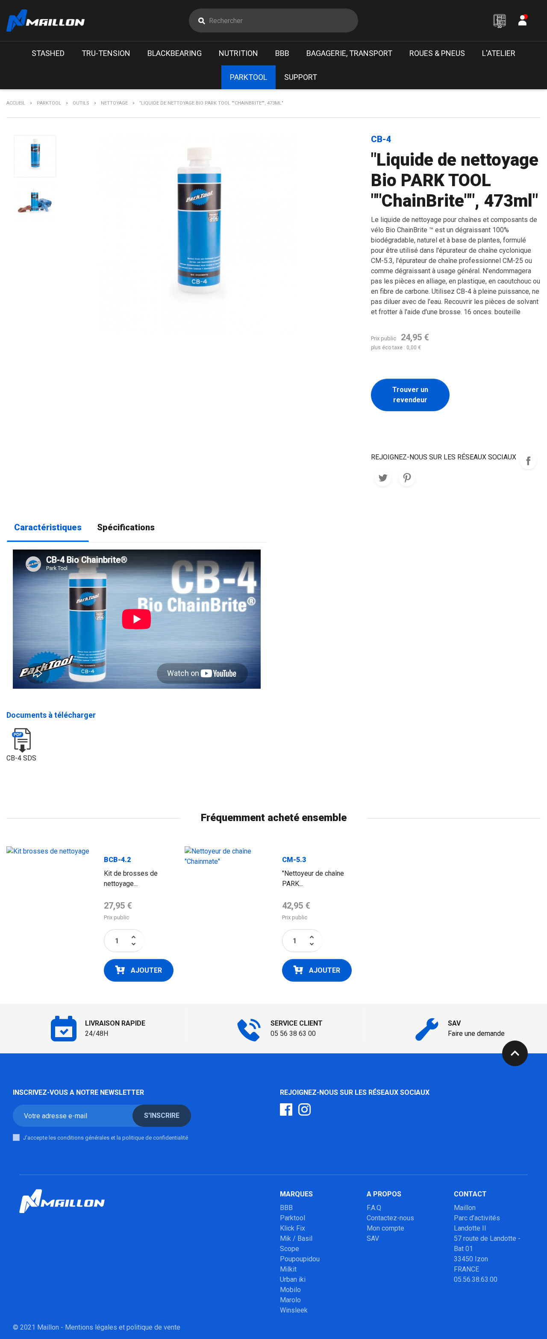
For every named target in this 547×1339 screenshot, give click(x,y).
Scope (289, 1249)
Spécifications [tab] (126, 527)
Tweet (382, 477)
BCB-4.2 (117, 860)
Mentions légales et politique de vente (122, 1327)
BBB (286, 1208)
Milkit (288, 1269)
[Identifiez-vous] (522, 22)
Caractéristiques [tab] (48, 527)
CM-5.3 (294, 860)
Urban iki (293, 1279)
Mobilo (290, 1290)
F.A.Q (374, 1208)
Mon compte (385, 1228)
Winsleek (294, 1310)
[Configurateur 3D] (499, 20)
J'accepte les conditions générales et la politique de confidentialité (105, 1137)
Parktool (292, 1218)
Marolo (290, 1300)
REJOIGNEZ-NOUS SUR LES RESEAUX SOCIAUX (528, 460)
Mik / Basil (296, 1238)
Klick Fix (292, 1228)
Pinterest (406, 477)
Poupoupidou (300, 1259)
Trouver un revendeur (410, 395)
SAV (373, 1238)
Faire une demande (476, 1033)
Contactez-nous (390, 1218)
